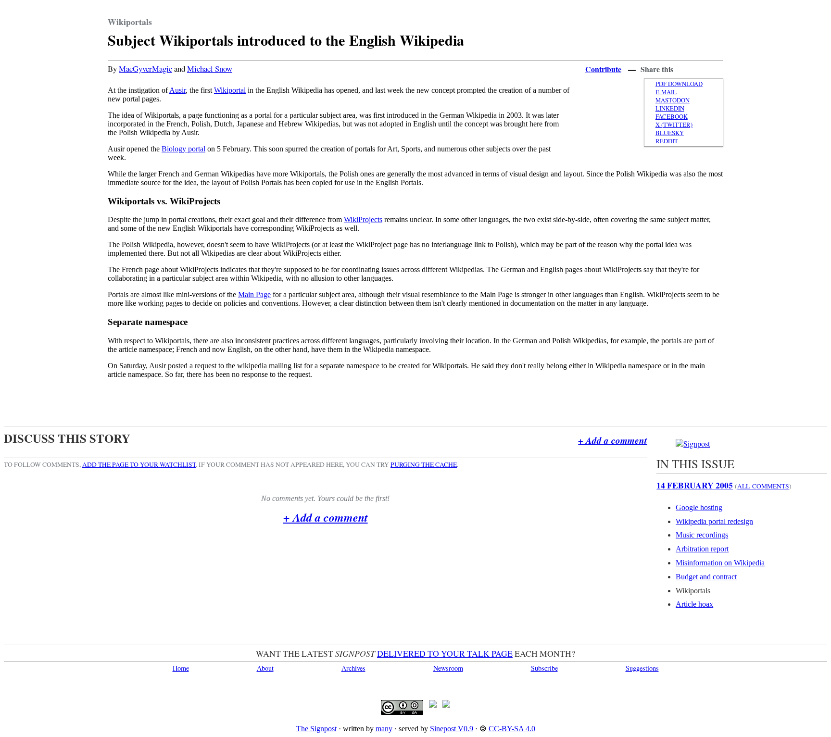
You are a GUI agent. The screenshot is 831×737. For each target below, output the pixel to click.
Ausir (177, 90)
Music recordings (702, 535)
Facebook (671, 116)
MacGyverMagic (145, 68)
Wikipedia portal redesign (714, 521)
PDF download (679, 84)
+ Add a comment (612, 440)
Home (181, 668)
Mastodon (672, 100)
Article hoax (694, 604)
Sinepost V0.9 (451, 729)
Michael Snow (209, 68)
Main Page (254, 294)
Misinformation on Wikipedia (720, 563)
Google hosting (699, 507)
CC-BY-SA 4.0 (512, 729)
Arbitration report (702, 549)
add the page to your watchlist (139, 464)
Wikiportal (230, 90)
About (265, 668)
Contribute (603, 69)
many (384, 729)
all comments (763, 486)
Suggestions (642, 668)
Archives (353, 668)
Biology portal (183, 149)
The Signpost (316, 729)
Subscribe (544, 668)
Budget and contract (706, 577)
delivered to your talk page (445, 653)
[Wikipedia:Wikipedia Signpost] (693, 443)
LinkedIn (669, 108)
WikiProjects (363, 219)
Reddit (666, 141)
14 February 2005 (694, 485)
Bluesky (669, 133)
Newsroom (448, 668)
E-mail (666, 92)
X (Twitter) (673, 125)
